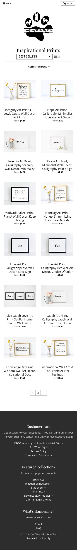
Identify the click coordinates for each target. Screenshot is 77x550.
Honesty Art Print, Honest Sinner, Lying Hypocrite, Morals (57, 216)
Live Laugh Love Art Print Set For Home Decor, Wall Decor (20, 319)
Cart (70, 3)
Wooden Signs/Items (37, 483)
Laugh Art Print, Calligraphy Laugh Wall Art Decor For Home (57, 319)
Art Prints (37, 491)
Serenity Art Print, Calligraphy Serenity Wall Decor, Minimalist (20, 165)
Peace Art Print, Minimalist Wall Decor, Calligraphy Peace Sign (57, 165)
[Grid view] (55, 56)
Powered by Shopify (38, 538)
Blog (38, 528)
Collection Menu (37, 66)
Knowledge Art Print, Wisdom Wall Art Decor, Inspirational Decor (20, 371)
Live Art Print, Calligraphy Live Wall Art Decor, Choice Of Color (57, 268)
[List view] (58, 56)
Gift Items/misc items (38, 499)
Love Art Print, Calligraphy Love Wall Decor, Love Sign (20, 268)
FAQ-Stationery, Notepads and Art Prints (38, 443)
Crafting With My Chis (43, 534)
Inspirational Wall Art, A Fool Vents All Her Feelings (57, 371)
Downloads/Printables (37, 495)
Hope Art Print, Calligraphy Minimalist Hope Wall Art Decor (57, 113)
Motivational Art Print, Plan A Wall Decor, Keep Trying (20, 216)
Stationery (37, 487)
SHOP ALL (38, 479)
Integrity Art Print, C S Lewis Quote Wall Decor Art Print (20, 113)
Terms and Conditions (38, 455)
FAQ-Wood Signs (38, 447)
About (38, 524)
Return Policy (38, 451)
